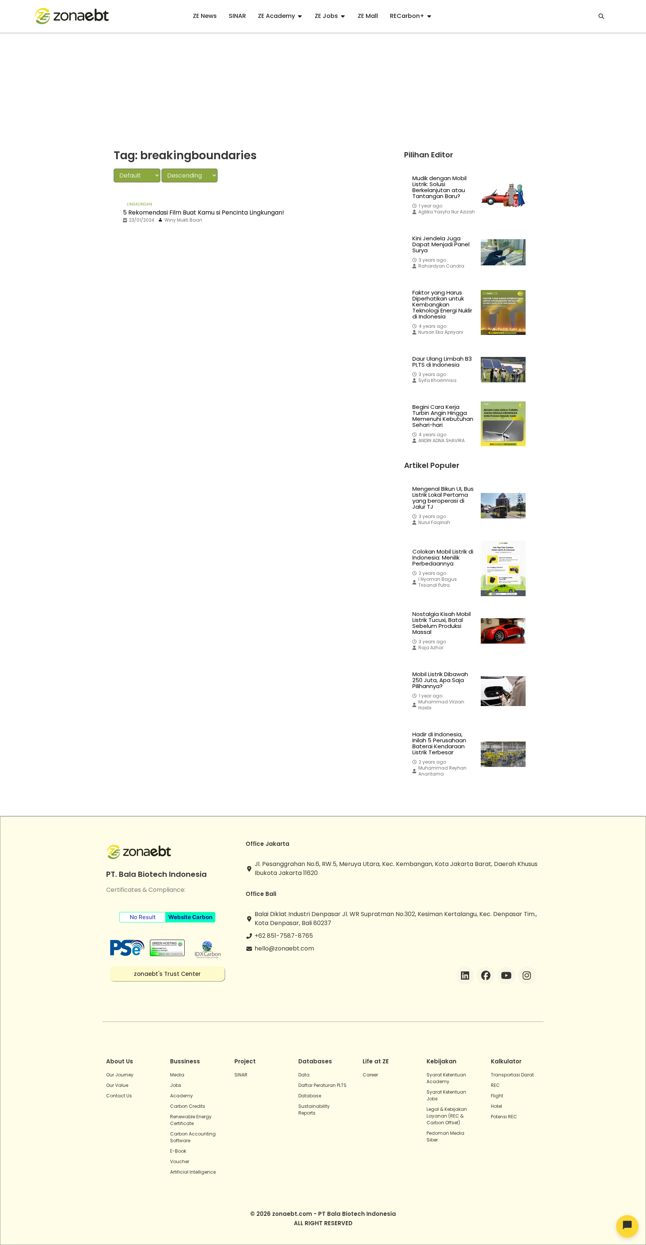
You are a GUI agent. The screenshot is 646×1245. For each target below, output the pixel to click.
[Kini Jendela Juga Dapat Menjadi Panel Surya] (503, 252)
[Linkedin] (465, 975)
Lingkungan (139, 204)
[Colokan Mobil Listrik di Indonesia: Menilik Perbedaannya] (503, 568)
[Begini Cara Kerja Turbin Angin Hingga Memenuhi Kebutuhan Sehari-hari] (503, 423)
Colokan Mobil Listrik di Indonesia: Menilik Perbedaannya (442, 558)
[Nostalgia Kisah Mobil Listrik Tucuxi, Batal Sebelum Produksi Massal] (503, 630)
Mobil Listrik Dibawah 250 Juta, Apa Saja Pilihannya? (440, 680)
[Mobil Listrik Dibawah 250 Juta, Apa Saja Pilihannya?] (503, 691)
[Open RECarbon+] (429, 16)
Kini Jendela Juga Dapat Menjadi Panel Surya (441, 244)
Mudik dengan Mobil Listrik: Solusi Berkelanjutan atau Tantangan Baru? (439, 187)
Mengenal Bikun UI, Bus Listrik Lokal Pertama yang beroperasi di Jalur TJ (443, 498)
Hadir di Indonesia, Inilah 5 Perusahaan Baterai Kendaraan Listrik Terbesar (439, 743)
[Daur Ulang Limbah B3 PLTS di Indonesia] (503, 369)
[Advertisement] (323, 90)
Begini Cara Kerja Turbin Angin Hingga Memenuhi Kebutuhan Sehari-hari (442, 416)
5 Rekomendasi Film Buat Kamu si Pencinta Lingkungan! (203, 212)
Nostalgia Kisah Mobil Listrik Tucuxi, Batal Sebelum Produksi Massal (441, 623)
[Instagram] (526, 975)
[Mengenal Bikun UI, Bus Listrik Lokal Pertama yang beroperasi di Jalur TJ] (503, 505)
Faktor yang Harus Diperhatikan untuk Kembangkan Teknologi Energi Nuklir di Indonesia (442, 305)
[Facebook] (485, 975)
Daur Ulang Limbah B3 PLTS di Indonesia (442, 362)
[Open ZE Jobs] (343, 16)
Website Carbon (190, 917)
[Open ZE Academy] (300, 16)
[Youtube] (506, 975)
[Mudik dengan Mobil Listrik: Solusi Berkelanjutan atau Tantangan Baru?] (503, 195)
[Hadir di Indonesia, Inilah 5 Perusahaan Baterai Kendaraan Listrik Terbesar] (503, 754)
